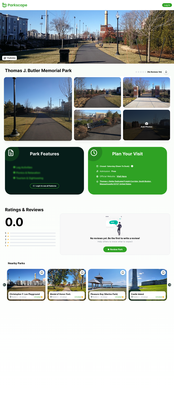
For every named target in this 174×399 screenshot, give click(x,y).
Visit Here (122, 176)
